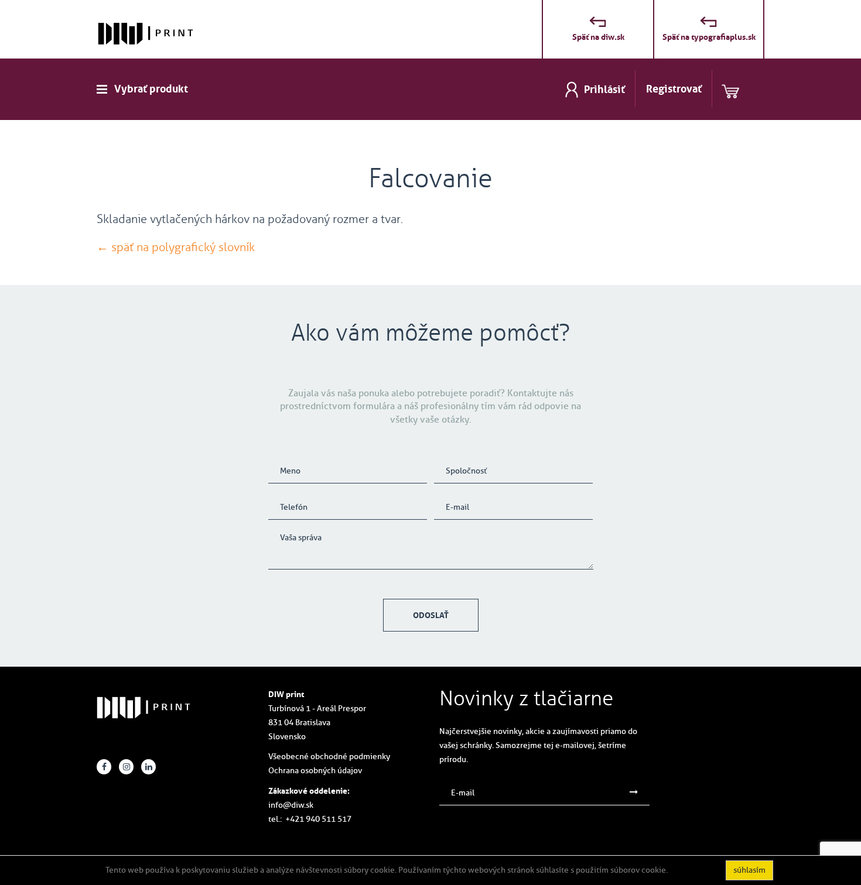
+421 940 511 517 (318, 819)
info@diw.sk (290, 805)
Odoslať (431, 615)
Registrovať (674, 89)
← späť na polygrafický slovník (176, 247)
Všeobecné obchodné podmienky (329, 756)
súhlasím (749, 870)
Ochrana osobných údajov (315, 771)
